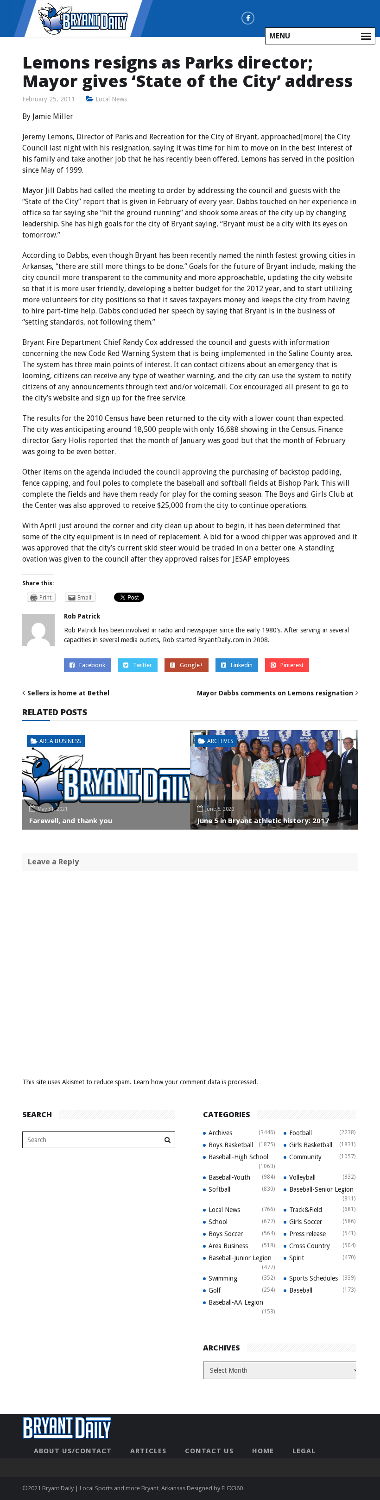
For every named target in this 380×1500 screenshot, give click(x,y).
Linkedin (242, 665)
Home (263, 1451)
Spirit (296, 1258)
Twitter (142, 665)
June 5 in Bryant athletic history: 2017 (263, 820)
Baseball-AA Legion (236, 1302)
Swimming (223, 1278)
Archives (220, 741)
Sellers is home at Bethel (68, 693)
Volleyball (302, 1177)
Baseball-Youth (229, 1177)
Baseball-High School (238, 1157)
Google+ (191, 665)
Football (300, 1133)
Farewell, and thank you (70, 820)
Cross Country (309, 1246)
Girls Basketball (310, 1145)
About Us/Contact (73, 1451)
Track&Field (305, 1209)
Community (305, 1157)
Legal (304, 1451)
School (218, 1221)
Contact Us (209, 1451)
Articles (148, 1451)
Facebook (92, 665)
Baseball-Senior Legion (321, 1189)
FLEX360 (232, 1488)
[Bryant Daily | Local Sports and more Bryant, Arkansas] (83, 18)
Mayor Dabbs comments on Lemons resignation (275, 693)
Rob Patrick (82, 616)
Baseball (300, 1290)
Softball (219, 1189)
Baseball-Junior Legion (240, 1258)
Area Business (60, 741)
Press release (307, 1234)
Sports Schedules (313, 1278)
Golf (215, 1290)
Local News (111, 99)
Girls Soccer (305, 1221)
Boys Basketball (231, 1145)
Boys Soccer (226, 1234)
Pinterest (292, 665)
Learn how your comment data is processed (194, 1082)
